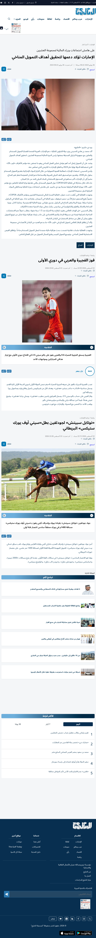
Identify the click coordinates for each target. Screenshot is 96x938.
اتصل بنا (88, 876)
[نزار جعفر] (90, 371)
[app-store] (67, 934)
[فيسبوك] (12, 3)
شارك (9, 69)
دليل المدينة (35, 852)
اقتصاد (66, 19)
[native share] (3, 69)
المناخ (80, 245)
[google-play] (84, 934)
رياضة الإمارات (84, 255)
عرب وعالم (77, 19)
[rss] (72, 919)
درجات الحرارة (54, 2)
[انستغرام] (5, 3)
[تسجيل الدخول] (35, 2)
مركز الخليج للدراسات (83, 880)
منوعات (40, 19)
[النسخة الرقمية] (16, 28)
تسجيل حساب (19, 2)
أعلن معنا (36, 842)
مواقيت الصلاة (64, 2)
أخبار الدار (85, 44)
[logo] (86, 12)
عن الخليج (87, 872)
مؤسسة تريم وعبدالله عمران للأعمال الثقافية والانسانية (74, 866)
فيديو (25, 19)
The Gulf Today (15, 847)
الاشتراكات (36, 847)
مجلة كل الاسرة (16, 852)
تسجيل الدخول (30, 2)
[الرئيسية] (82, 829)
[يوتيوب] (1, 3)
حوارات (19, 842)
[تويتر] (9, 3)
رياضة (57, 19)
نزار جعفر (79, 371)
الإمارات (88, 19)
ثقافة (49, 19)
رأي (32, 19)
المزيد (17, 19)
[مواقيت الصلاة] (1, 29)
